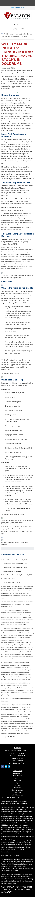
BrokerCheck (22, 803)
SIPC (9, 862)
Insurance (17, 780)
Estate (17, 778)
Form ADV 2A (20, 889)
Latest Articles (17, 790)
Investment (17, 776)
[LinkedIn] (17, 24)
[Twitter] (14, 24)
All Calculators (17, 795)
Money (17, 785)
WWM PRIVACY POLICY (19, 887)
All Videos (17, 792)
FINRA (4, 862)
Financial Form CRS (12, 797)
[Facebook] (19, 24)
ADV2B (11, 892)
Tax (17, 783)
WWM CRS (5, 887)
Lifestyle (17, 788)
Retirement (17, 773)
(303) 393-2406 (18, 29)
